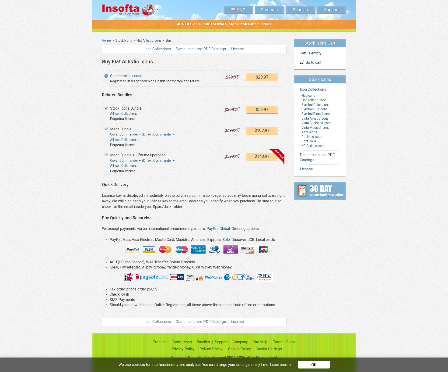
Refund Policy (211, 349)
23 (262, 77)
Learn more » (280, 364)
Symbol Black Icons (315, 114)
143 (262, 156)
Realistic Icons (311, 137)
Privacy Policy (183, 349)
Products (269, 9)
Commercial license (126, 76)
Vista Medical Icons (315, 127)
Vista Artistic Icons (315, 118)
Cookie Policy (239, 349)
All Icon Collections (123, 113)
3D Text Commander (156, 134)
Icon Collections (157, 49)
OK (314, 364)
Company (240, 342)
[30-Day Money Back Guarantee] (320, 191)
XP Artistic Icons (313, 146)
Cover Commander (124, 134)
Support (331, 9)
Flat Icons (308, 95)
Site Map (260, 342)
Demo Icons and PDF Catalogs (201, 49)
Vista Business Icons (316, 123)
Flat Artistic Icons (313, 100)
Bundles (300, 9)
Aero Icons (309, 132)
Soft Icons (308, 141)
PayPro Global (218, 228)
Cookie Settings (269, 349)
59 (262, 109)
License (237, 49)
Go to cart (313, 62)
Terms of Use (284, 342)
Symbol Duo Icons (314, 109)
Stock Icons (182, 342)
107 (262, 130)
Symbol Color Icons (315, 105)
